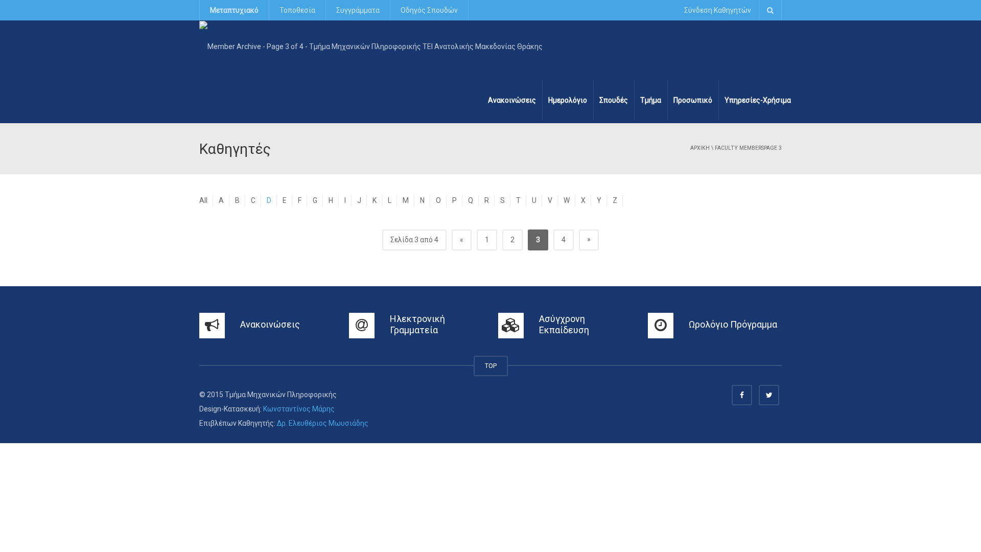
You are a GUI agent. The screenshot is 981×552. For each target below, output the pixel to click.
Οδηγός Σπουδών (429, 10)
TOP (491, 366)
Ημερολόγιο (567, 100)
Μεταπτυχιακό (234, 10)
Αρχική (700, 148)
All (203, 200)
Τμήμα (650, 100)
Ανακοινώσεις (512, 100)
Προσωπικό (692, 100)
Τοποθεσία (297, 10)
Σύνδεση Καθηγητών (717, 10)
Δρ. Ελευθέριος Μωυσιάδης (322, 423)
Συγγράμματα (358, 10)
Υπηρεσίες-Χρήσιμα (758, 100)
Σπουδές (613, 100)
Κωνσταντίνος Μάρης (299, 409)
